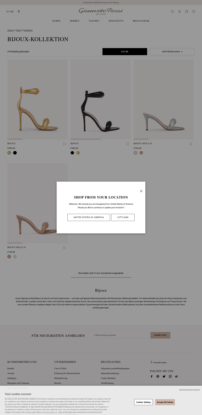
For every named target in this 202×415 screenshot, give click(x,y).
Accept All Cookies (165, 402)
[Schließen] (141, 191)
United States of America (88, 217)
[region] (101, 400)
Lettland (123, 217)
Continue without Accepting (189, 390)
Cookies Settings (143, 402)
